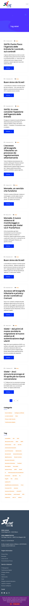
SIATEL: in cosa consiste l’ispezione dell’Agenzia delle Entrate (13, 113)
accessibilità (7, 438)
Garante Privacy (8, 469)
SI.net (22, 485)
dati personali (8, 454)
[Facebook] (1, 593)
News (17, 41)
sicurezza (16, 488)
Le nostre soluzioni (9, 416)
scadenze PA (7, 481)
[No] (27, 601)
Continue (8, 68)
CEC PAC (19, 444)
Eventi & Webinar (8, 412)
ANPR (22, 441)
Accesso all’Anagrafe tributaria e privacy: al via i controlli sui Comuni (14, 294)
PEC (11, 478)
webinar (20, 497)
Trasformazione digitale (10, 422)
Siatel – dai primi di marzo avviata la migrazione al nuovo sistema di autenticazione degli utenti (14, 335)
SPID (23, 494)
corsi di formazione (9, 450)
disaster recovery (18, 457)
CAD (14, 444)
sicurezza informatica (9, 491)
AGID (18, 438)
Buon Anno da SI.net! (14, 82)
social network (17, 494)
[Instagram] (9, 593)
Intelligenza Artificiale (19, 412)
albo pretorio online (9, 441)
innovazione (7, 475)
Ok (11, 604)
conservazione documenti (10, 447)
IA (5, 472)
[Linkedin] (6, 593)
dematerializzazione (17, 454)
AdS (14, 438)
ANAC (17, 441)
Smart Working (8, 494)
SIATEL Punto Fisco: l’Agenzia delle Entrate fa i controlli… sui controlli (14, 48)
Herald (20, 469)
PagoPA (6, 478)
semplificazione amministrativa (11, 485)
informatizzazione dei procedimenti (15, 472)
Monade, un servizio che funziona (14, 189)
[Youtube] (4, 593)
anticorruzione (8, 444)
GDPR (15, 469)
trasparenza (7, 497)
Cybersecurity (18, 450)
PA (19, 475)
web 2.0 (14, 497)
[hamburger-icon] (27, 4)
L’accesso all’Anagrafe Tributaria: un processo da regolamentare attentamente (11, 151)
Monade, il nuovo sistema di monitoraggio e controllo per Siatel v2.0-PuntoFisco (13, 223)
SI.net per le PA (8, 488)
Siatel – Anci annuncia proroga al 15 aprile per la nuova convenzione (14, 375)
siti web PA (19, 491)
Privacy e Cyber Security (10, 419)
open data (15, 475)
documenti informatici (9, 460)
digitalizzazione (8, 457)
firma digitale (8, 466)
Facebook (19, 463)
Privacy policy (16, 604)
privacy (16, 478)
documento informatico (10, 463)
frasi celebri (15, 466)
